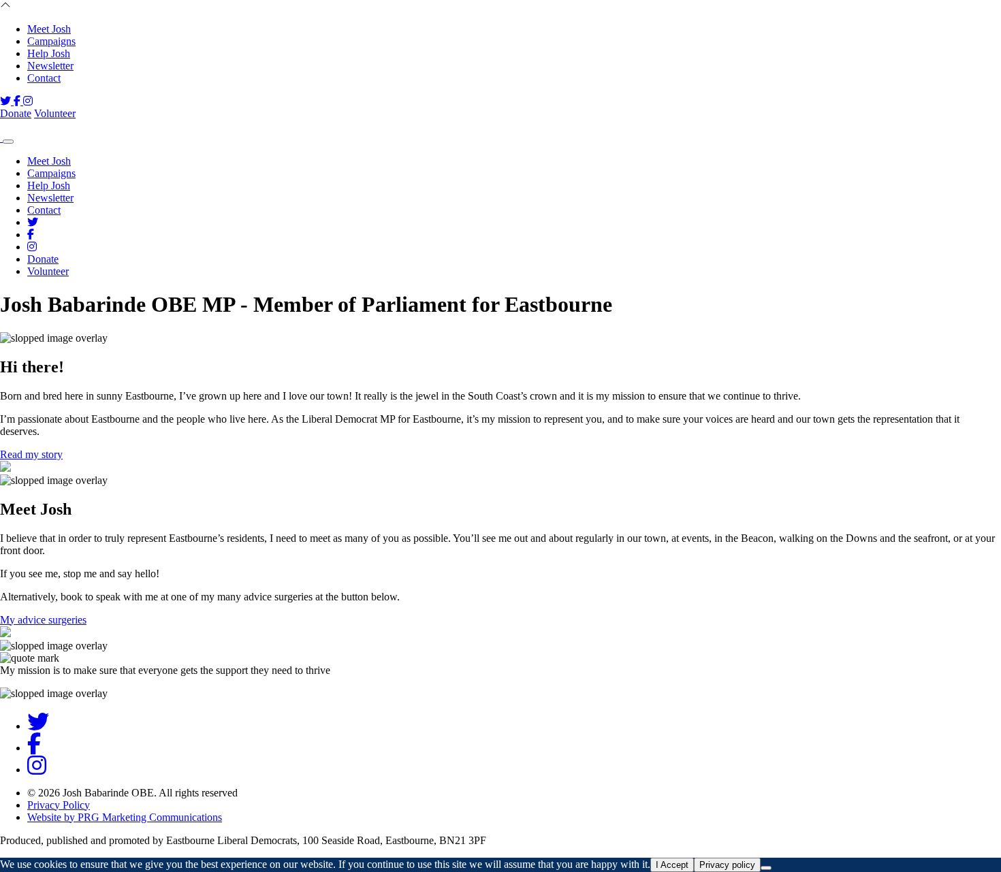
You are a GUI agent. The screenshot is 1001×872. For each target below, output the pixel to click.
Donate (15, 113)
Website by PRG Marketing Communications (124, 817)
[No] (766, 868)
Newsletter (50, 65)
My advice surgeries (43, 620)
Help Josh (48, 53)
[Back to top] (5, 6)
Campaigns (51, 41)
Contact (44, 78)
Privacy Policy (58, 805)
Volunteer (55, 113)
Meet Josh (49, 29)
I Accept (672, 865)
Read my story (31, 454)
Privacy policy (727, 865)
